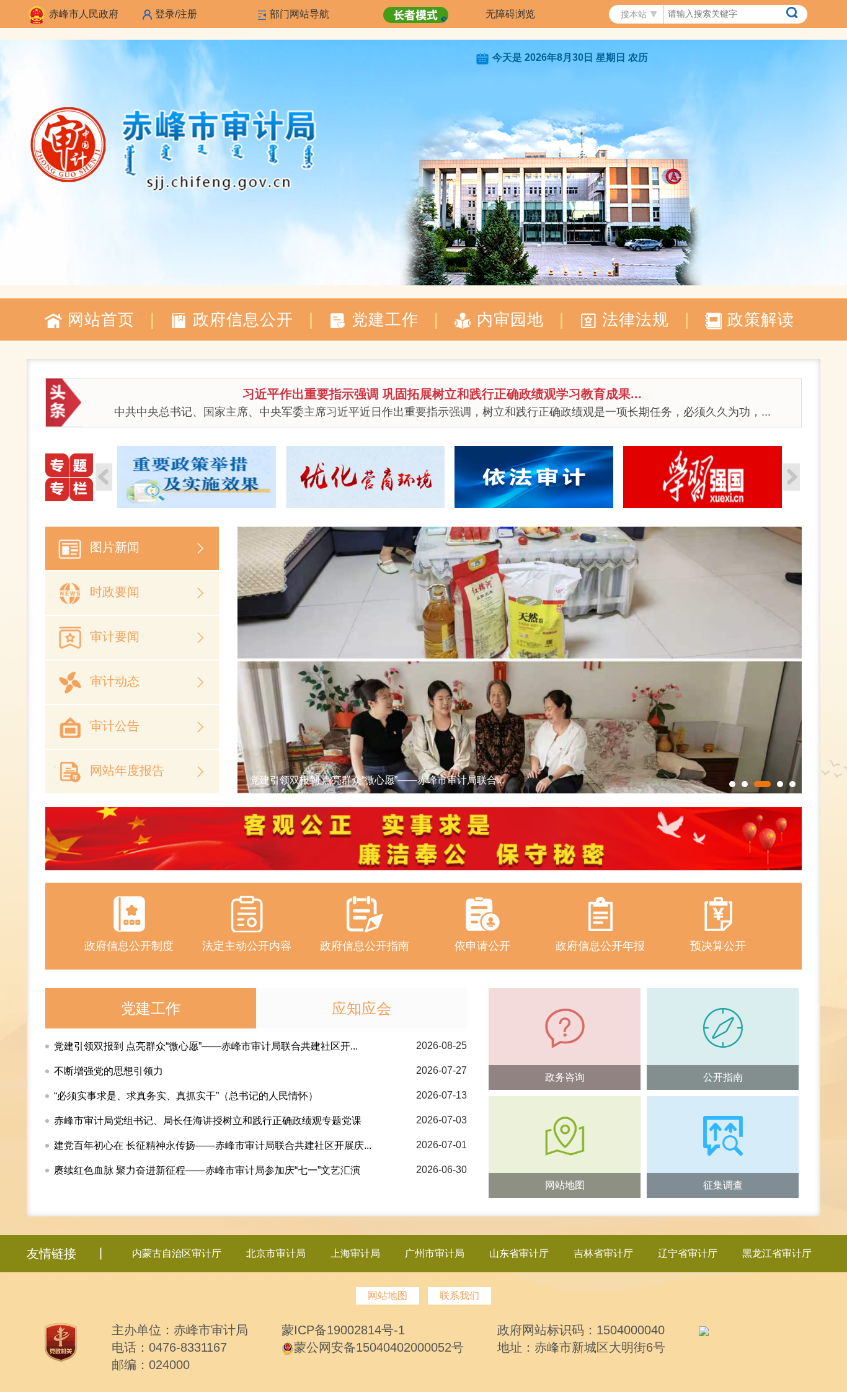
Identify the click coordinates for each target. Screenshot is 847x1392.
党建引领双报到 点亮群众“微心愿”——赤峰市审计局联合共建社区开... (206, 1046)
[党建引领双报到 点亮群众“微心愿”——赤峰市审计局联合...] (519, 659)
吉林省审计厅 (603, 1253)
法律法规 (633, 319)
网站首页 (99, 319)
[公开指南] (723, 1028)
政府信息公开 (240, 319)
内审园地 (508, 319)
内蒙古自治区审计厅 (176, 1253)
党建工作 (383, 319)
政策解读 (758, 319)
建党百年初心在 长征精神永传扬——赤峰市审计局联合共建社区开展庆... (212, 1145)
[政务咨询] (565, 1028)
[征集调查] (723, 1136)
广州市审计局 (434, 1253)
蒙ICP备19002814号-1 (343, 1330)
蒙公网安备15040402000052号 (379, 1347)
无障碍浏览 (510, 14)
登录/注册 (176, 14)
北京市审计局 (276, 1253)
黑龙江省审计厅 (777, 1253)
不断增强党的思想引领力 (108, 1071)
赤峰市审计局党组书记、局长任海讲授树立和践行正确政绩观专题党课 (207, 1120)
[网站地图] (565, 1136)
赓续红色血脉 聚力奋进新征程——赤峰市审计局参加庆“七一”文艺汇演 (207, 1170)
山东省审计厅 (519, 1253)
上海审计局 (355, 1253)
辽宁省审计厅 (687, 1253)
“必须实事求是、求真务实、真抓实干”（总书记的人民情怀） (186, 1096)
